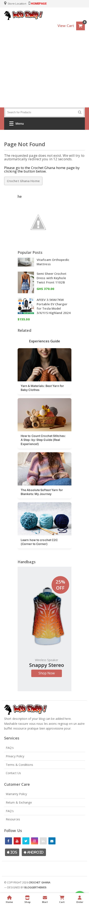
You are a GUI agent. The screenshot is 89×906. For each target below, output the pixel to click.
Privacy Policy (15, 756)
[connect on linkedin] (43, 840)
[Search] (80, 112)
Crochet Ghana (39, 882)
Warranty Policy (16, 794)
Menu (20, 123)
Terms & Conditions (19, 765)
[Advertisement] (44, 73)
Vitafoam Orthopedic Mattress (53, 262)
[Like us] (8, 840)
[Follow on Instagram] (34, 840)
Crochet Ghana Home (23, 181)
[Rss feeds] (51, 840)
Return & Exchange (19, 802)
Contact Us (13, 773)
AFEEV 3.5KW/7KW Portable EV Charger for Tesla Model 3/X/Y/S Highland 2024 (54, 306)
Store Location (16, 3)
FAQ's (10, 748)
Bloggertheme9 (35, 887)
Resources (13, 819)
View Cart (66, 25)
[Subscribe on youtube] (17, 840)
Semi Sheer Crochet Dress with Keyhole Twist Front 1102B (51, 277)
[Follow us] (25, 840)
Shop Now (46, 673)
